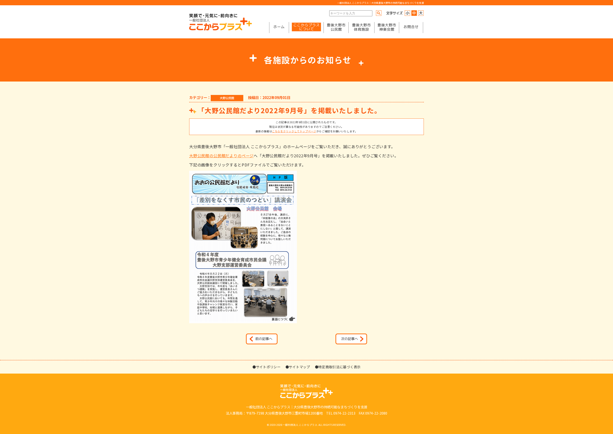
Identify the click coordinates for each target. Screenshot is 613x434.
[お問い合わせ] (411, 27)
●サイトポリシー (266, 366)
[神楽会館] (386, 27)
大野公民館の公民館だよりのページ (221, 155)
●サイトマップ (297, 366)
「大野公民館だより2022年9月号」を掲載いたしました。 (289, 110)
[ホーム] (279, 27)
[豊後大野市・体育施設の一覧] (361, 27)
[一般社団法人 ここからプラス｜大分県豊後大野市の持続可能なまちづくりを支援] (220, 29)
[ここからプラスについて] (306, 27)
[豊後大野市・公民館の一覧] (336, 27)
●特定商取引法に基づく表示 (338, 366)
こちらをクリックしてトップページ (294, 131)
